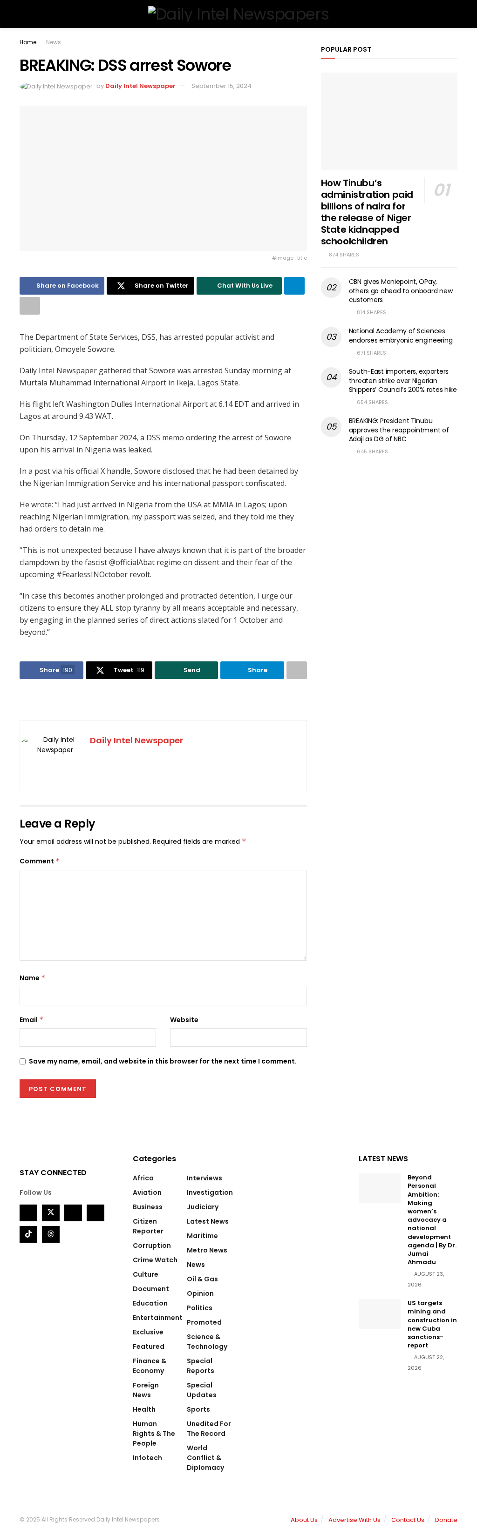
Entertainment (158, 1317)
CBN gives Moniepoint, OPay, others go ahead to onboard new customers (401, 290)
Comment (40, 861)
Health (144, 1409)
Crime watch (155, 1260)
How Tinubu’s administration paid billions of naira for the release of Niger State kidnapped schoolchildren (367, 212)
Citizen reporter (148, 1226)
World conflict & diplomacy (205, 1457)
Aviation (147, 1192)
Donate (446, 1519)
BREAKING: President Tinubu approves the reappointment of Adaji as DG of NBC (399, 430)
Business (148, 1207)
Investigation (210, 1192)
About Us (304, 1519)
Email (32, 1019)
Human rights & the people (154, 1433)
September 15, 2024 (221, 85)
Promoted (204, 1322)
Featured (148, 1346)
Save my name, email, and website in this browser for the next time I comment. (163, 1061)
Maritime (202, 1235)
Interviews (204, 1178)
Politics (199, 1308)
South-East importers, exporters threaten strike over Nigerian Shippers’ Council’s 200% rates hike (403, 380)
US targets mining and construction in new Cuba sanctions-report (432, 1324)
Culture (145, 1274)
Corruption (152, 1245)
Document (151, 1288)
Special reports (200, 1365)
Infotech (147, 1457)
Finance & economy (149, 1365)
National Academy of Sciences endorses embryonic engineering (401, 335)
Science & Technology (207, 1341)
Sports (198, 1409)
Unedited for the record (209, 1428)
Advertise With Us (354, 1519)
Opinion (200, 1293)
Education (150, 1303)
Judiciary (202, 1207)
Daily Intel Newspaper (140, 85)
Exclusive (148, 1332)
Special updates (202, 1390)
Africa (143, 1178)
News (53, 42)
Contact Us (407, 1519)
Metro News (207, 1250)
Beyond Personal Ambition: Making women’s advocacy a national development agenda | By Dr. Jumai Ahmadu (432, 1219)
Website (184, 1019)
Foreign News (146, 1390)
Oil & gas (202, 1279)
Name (33, 978)
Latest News (208, 1221)
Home (28, 42)
